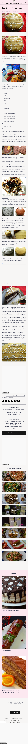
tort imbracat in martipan (7, 397)
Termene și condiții (14, 722)
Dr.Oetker (18, 396)
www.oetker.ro (16, 332)
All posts (11, 414)
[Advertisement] (14, 379)
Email (15, 706)
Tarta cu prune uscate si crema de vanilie (14, 427)
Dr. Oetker (20, 58)
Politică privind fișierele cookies (13, 718)
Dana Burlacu (6, 11)
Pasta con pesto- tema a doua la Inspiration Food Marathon (14, 422)
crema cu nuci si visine (10, 396)
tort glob (23, 396)
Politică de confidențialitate (14, 720)
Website (17, 414)
